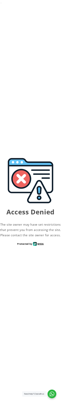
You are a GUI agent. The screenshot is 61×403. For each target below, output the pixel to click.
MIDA (40, 243)
